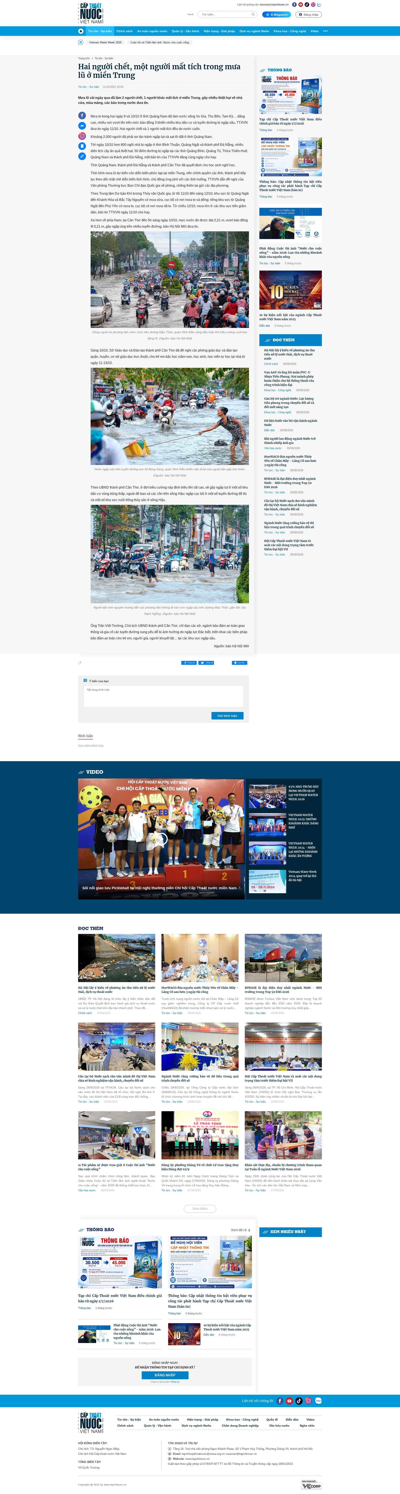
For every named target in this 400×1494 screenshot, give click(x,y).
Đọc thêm (284, 340)
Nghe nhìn (307, 1425)
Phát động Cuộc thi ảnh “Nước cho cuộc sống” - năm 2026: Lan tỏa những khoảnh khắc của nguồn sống (290, 253)
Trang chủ (84, 58)
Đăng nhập (311, 14)
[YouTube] (289, 1401)
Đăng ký (175, 1382)
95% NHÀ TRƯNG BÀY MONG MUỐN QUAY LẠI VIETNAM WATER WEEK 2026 (304, 793)
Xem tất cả (239, 1230)
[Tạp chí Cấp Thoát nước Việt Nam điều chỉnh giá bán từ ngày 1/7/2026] (290, 94)
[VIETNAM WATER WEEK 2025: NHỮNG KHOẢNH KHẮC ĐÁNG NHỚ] (267, 824)
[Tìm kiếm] (253, 14)
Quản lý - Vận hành (185, 31)
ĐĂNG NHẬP (165, 1375)
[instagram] (308, 1401)
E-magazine (279, 14)
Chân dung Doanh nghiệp (240, 1425)
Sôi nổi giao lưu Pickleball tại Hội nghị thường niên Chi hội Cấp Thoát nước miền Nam (159, 888)
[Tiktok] (299, 1401)
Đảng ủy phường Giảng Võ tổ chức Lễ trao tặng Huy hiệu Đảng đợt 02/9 (200, 1167)
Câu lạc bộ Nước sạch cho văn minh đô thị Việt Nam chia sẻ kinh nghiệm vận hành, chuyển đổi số (290, 505)
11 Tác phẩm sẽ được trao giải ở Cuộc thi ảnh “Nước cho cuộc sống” (116, 1167)
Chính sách (124, 31)
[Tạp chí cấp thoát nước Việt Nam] (90, 13)
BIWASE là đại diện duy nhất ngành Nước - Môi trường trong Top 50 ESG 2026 (290, 483)
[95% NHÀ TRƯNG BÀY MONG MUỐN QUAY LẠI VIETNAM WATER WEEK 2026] (267, 796)
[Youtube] (300, 4)
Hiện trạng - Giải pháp (219, 31)
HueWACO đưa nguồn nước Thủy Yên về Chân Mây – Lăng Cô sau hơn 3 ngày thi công (290, 461)
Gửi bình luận (227, 715)
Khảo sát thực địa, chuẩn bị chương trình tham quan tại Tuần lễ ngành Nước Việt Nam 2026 (283, 1167)
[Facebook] (294, 4)
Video (315, 31)
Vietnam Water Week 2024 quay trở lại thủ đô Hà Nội (302, 876)
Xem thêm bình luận (91, 745)
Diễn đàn (264, 325)
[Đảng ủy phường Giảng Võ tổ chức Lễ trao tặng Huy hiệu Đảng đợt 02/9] (200, 1135)
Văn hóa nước (273, 448)
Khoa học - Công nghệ (290, 31)
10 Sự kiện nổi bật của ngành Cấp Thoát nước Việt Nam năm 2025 (290, 317)
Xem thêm (200, 1209)
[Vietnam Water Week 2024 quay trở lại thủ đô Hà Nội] (267, 881)
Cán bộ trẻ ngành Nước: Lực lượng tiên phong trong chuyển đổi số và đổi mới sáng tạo (289, 403)
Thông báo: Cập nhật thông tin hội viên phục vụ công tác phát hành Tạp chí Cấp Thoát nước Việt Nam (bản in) (290, 186)
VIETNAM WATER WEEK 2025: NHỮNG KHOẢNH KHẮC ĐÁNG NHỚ (304, 821)
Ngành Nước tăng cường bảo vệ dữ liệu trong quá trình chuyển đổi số (289, 525)
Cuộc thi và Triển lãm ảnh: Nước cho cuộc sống (160, 42)
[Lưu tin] (82, 146)
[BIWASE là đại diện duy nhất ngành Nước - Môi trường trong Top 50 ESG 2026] (283, 958)
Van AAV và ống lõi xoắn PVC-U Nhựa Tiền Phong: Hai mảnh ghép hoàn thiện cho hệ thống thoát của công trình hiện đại (289, 378)
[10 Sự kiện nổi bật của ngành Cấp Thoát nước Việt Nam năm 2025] (290, 290)
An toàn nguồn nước (152, 31)
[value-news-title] (120, 1262)
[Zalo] (319, 4)
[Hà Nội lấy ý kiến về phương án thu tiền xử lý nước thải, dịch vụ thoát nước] (116, 958)
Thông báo (280, 70)
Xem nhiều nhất (288, 1232)
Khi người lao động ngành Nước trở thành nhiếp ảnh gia (290, 441)
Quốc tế (272, 1419)
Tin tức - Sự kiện (100, 31)
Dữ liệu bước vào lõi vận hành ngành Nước (290, 423)
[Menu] (324, 31)
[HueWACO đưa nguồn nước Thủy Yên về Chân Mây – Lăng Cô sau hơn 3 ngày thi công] (200, 958)
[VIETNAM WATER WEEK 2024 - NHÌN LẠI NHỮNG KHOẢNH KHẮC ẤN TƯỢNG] (267, 853)
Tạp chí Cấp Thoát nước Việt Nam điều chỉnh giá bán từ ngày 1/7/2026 (290, 121)
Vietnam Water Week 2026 (105, 42)
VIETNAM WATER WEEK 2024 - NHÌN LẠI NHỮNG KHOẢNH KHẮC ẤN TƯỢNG (303, 850)
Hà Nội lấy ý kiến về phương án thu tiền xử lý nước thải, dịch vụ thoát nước (289, 354)
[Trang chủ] (82, 31)
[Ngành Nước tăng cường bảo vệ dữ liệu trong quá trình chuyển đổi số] (200, 1047)
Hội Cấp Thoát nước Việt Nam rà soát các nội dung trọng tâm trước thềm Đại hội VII (289, 545)
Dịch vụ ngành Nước (254, 31)
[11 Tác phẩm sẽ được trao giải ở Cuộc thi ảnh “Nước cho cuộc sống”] (116, 1135)
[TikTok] (307, 4)
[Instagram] (313, 4)
